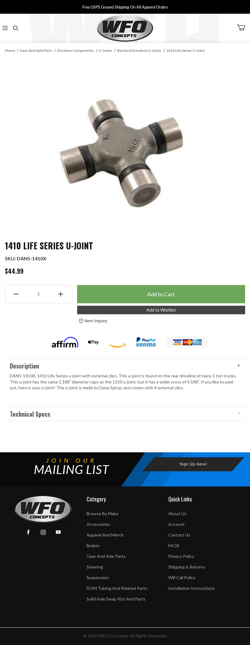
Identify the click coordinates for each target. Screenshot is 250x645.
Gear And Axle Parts (36, 50)
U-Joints (105, 50)
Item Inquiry (95, 320)
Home (10, 50)
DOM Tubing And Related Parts (117, 588)
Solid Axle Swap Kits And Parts (116, 598)
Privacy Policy (181, 556)
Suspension (98, 577)
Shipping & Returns (186, 566)
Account (176, 524)
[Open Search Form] (15, 28)
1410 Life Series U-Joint (185, 50)
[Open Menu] (5, 28)
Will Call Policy (181, 577)
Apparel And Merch (105, 534)
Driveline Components (75, 50)
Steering (95, 566)
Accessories (98, 524)
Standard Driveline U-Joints (139, 50)
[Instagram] (43, 532)
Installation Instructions (191, 588)
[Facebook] (28, 532)
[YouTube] (58, 532)
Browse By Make (102, 513)
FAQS (173, 545)
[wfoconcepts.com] (125, 28)
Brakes (93, 545)
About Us (177, 513)
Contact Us (179, 534)
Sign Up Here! (193, 464)
